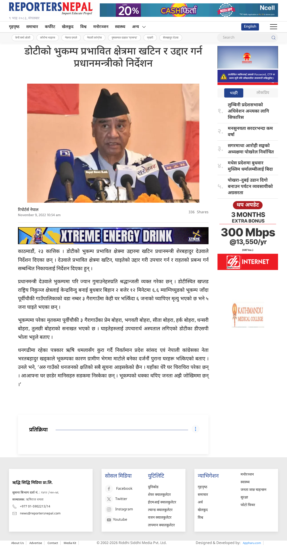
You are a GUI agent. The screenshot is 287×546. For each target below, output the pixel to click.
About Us (17, 543)
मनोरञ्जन (100, 27)
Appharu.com (252, 543)
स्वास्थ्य (120, 27)
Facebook (124, 489)
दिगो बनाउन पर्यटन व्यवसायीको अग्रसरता (250, 187)
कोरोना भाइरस (47, 37)
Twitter (121, 499)
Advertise (35, 543)
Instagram (124, 509)
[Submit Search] (273, 37)
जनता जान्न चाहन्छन (253, 490)
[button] (273, 27)
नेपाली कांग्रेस (94, 37)
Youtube (120, 520)
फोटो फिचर (248, 505)
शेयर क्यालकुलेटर (159, 495)
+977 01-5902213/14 (35, 507)
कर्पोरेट (50, 27)
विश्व (83, 27)
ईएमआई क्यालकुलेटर (162, 502)
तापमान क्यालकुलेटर (161, 525)
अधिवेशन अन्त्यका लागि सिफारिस (248, 111)
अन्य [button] (135, 27)
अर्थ (200, 502)
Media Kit (70, 543)
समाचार (32, 27)
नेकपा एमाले (71, 37)
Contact (53, 543)
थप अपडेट (248, 205)
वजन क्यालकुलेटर (160, 518)
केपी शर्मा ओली (22, 37)
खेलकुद (68, 27)
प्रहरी (150, 37)
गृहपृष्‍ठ (14, 27)
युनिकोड (153, 487)
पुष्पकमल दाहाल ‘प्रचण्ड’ (124, 37)
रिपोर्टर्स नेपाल (28, 210)
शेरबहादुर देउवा (170, 37)
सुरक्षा (244, 497)
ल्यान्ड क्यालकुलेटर (160, 510)
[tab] (234, 93)
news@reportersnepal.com (40, 513)
